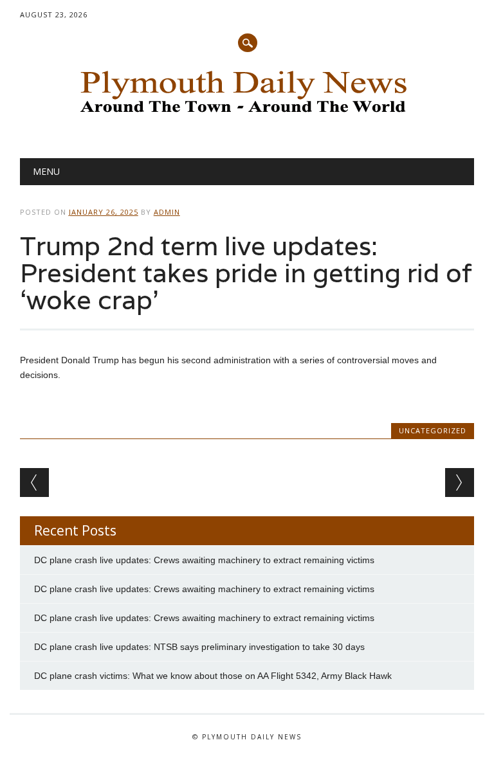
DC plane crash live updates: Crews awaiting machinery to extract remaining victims (204, 560)
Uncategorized (432, 430)
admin (167, 212)
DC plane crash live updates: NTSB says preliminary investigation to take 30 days (199, 647)
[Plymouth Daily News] (247, 116)
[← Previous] (34, 482)
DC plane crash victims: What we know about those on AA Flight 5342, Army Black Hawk (213, 676)
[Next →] (459, 482)
